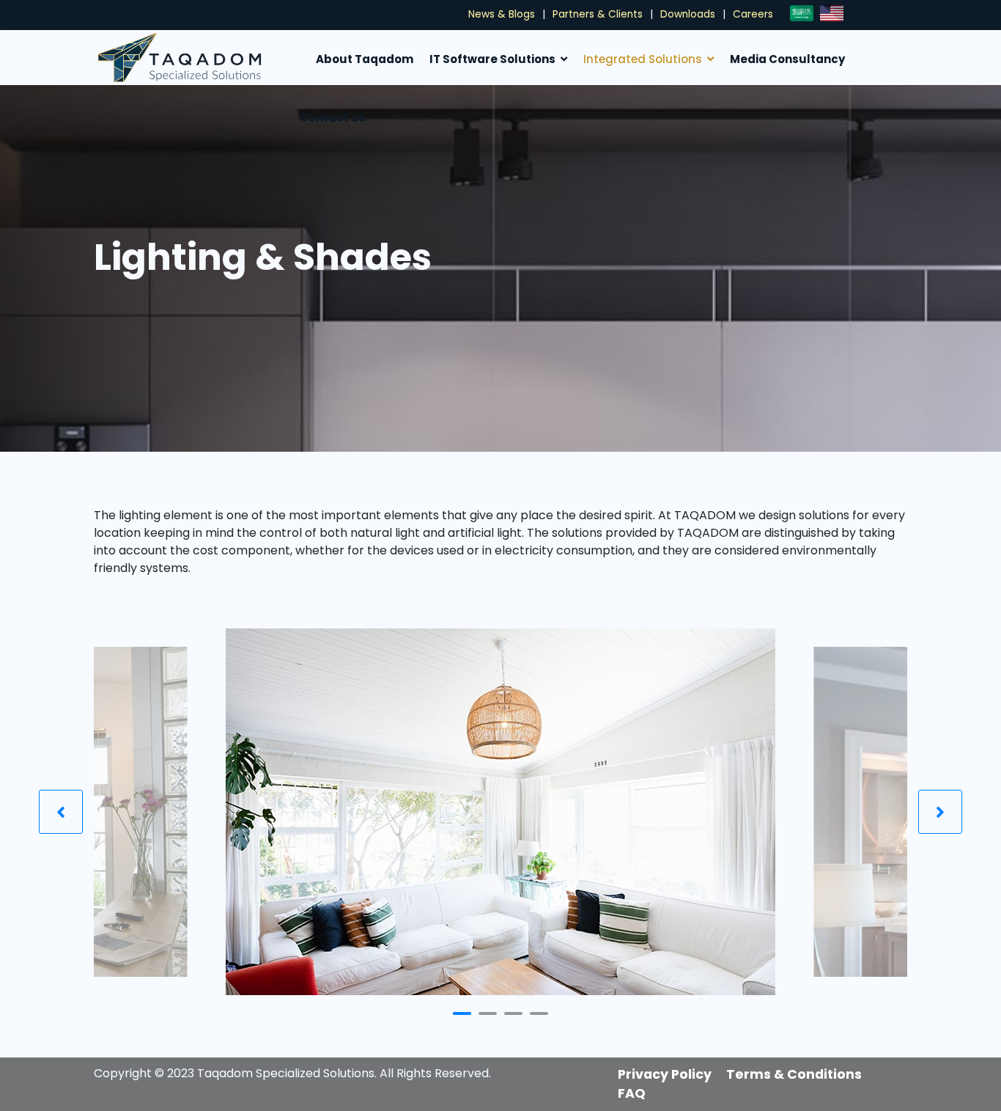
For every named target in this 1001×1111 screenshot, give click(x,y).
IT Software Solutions (492, 59)
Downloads (687, 14)
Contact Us (333, 117)
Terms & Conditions (794, 1074)
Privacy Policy (665, 1074)
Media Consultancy (787, 59)
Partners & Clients (598, 14)
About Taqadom (364, 59)
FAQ (632, 1093)
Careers (753, 14)
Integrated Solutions (642, 59)
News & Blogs (501, 14)
